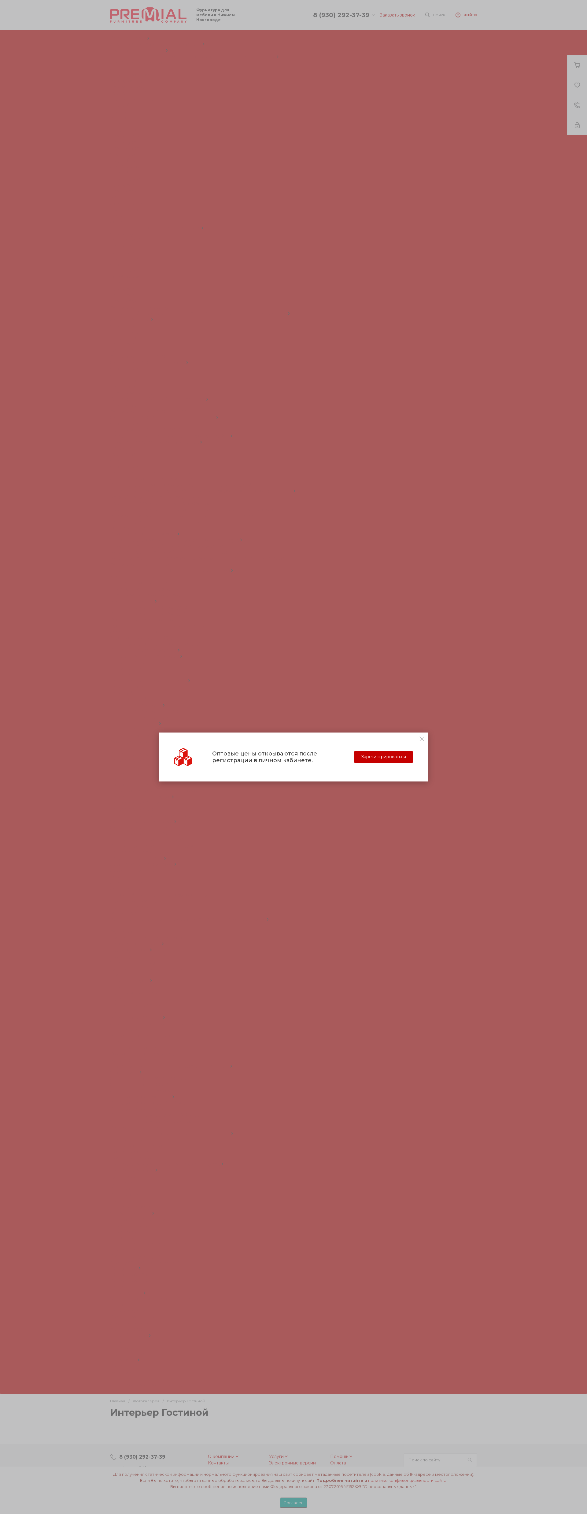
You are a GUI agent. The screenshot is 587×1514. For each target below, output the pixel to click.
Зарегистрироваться (383, 756)
